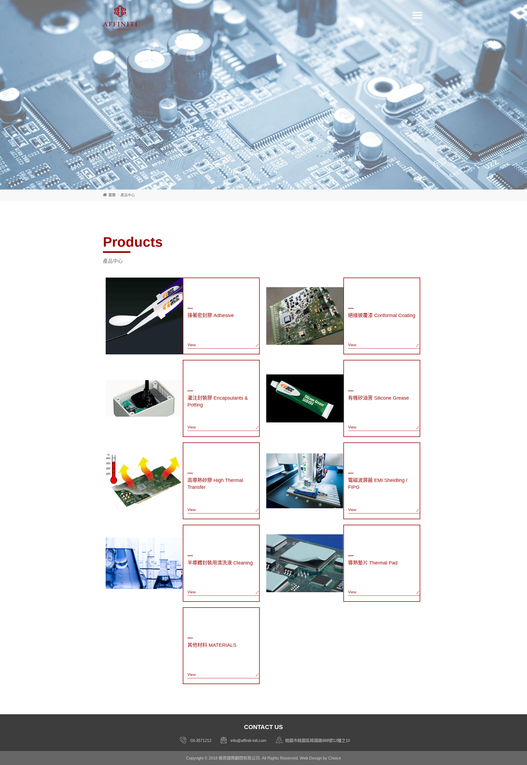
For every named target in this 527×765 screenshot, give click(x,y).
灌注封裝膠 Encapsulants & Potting (217, 401)
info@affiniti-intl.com (249, 740)
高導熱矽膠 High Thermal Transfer (215, 484)
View (191, 345)
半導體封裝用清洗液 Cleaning (220, 563)
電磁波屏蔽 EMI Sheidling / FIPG (377, 484)
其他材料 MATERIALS (211, 645)
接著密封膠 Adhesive (210, 315)
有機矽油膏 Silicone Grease (378, 398)
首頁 (112, 195)
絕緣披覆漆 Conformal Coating (381, 315)
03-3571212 (200, 740)
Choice (334, 758)
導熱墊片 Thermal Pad (372, 563)
